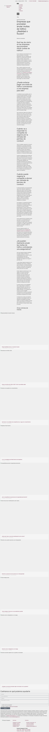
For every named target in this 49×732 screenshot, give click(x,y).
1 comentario (8, 460)
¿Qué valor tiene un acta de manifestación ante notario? (13, 536)
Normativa (6, 348)
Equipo (20, 7)
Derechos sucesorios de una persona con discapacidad (13, 573)
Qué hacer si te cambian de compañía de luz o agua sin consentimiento (16, 421)
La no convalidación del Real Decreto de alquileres (12, 459)
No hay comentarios (11, 348)
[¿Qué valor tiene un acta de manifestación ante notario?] (24, 517)
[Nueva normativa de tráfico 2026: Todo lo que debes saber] (24, 366)
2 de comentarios (9, 423)
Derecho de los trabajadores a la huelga (10, 648)
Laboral (4, 650)
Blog (20, 9)
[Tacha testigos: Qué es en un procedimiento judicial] (24, 593)
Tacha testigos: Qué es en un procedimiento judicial (12, 611)
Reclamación (4, 423)
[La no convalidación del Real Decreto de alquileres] (24, 441)
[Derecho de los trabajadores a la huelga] (24, 630)
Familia (3, 687)
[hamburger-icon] (18, 3)
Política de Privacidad (13, 706)
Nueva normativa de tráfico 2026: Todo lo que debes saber (14, 384)
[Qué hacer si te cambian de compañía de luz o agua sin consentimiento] (24, 404)
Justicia (4, 348)
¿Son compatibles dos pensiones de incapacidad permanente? (14, 497)
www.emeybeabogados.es (14, 716)
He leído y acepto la (9, 706)
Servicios (21, 5)
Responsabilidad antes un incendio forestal (10, 346)
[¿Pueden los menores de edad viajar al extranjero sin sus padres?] (24, 668)
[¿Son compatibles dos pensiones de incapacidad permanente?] (24, 479)
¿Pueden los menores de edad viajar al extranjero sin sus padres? (15, 686)
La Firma (21, 4)
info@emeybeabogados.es (11, 715)
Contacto (21, 10)
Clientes (20, 8)
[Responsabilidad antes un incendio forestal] (24, 328)
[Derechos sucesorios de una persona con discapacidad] (24, 555)
